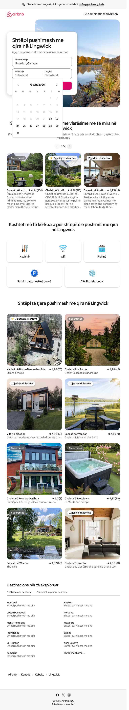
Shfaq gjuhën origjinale (91, 4)
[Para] (69, 146)
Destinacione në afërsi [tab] (19, 592)
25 (24, 125)
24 (17, 125)
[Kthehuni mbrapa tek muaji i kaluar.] (18, 85)
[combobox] (42, 63)
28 (44, 125)
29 (50, 125)
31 (18, 132)
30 (57, 125)
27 (37, 125)
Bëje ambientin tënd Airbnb (101, 14)
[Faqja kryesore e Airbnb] (15, 14)
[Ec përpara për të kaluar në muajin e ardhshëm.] (57, 85)
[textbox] (27, 75)
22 (50, 118)
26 (31, 125)
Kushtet (70, 704)
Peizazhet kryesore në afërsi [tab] (52, 592)
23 (57, 118)
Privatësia (57, 704)
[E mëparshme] (57, 146)
